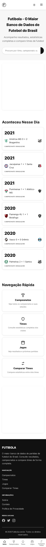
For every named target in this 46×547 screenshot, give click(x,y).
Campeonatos (8, 475)
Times (5, 479)
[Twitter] (8, 521)
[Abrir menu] (41, 5)
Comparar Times (10, 488)
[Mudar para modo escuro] (34, 5)
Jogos (5, 484)
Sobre (5, 500)
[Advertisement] (23, 86)
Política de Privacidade (13, 508)
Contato (6, 504)
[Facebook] (3, 521)
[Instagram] (13, 521)
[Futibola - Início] (4, 5)
